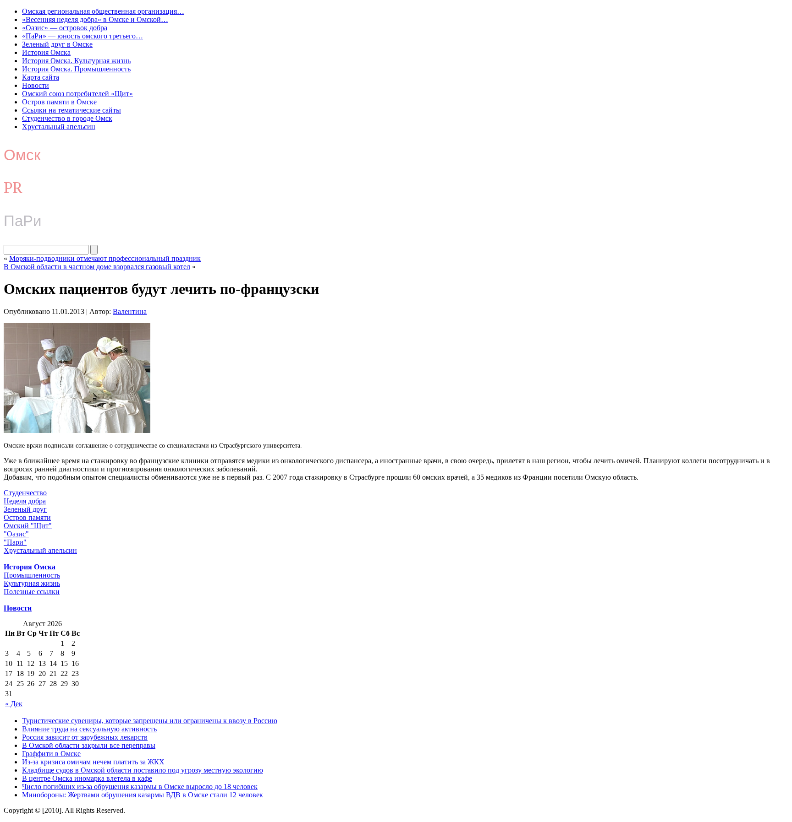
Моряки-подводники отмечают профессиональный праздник (105, 258)
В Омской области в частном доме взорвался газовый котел (97, 266)
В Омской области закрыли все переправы (88, 745)
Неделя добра (25, 501)
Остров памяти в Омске (59, 102)
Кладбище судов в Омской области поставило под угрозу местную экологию (142, 770)
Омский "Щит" (28, 526)
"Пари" (15, 542)
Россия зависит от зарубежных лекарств (85, 737)
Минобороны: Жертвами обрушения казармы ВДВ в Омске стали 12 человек (142, 795)
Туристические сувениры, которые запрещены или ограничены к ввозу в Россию (149, 721)
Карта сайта (40, 77)
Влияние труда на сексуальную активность (89, 729)
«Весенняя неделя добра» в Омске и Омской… (95, 19)
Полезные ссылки (32, 591)
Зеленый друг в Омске (57, 44)
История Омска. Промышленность (76, 69)
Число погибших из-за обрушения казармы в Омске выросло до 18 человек (140, 786)
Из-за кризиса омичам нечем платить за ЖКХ (93, 762)
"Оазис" (16, 534)
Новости (35, 85)
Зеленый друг (25, 509)
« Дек (13, 704)
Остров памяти (27, 517)
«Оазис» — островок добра (64, 28)
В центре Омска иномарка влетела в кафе (87, 778)
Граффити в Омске (51, 753)
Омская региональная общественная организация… (103, 11)
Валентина (130, 311)
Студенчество (25, 493)
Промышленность (32, 575)
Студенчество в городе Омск (67, 118)
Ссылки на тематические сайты (71, 110)
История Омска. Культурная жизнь (76, 61)
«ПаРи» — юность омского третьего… (82, 36)
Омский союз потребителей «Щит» (77, 93)
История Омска (46, 52)
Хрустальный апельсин (58, 126)
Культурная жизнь (32, 583)
